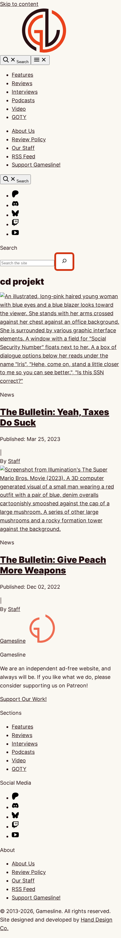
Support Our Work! (23, 699)
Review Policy (29, 139)
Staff (14, 461)
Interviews (25, 92)
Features (22, 75)
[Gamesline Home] (44, 51)
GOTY (19, 117)
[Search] (64, 261)
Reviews (22, 83)
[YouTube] (15, 234)
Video (19, 109)
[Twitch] (15, 224)
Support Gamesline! (36, 165)
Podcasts (23, 100)
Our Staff (23, 148)
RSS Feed (23, 156)
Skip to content (19, 4)
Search (8, 248)
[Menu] (40, 60)
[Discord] (15, 205)
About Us (23, 131)
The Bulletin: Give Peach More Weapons (53, 564)
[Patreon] (15, 195)
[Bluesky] (15, 215)
